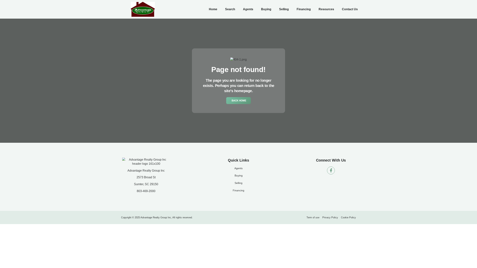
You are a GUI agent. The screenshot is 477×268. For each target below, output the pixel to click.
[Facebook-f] (331, 170)
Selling (284, 9)
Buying (266, 9)
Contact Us (350, 9)
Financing (304, 9)
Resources (326, 9)
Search (230, 9)
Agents (248, 9)
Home (213, 9)
